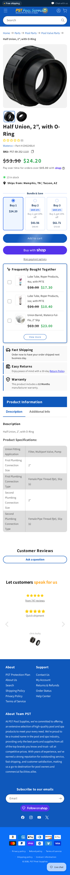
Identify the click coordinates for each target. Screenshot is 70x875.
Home (6, 33)
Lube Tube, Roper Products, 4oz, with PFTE (43, 279)
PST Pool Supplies (39, 861)
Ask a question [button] (35, 559)
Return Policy (57, 371)
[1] (9, 116)
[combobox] (35, 20)
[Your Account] (58, 10)
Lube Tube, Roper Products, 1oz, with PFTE (43, 298)
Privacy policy (19, 851)
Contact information (46, 857)
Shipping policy (25, 857)
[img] (35, 595)
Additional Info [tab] (39, 411)
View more (35, 337)
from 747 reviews (35, 600)
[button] (65, 10)
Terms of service (54, 851)
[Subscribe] (60, 798)
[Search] (63, 20)
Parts (17, 33)
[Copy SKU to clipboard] (32, 152)
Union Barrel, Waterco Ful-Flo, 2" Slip (42, 317)
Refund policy (35, 851)
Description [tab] (14, 411)
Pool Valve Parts (50, 33)
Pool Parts (31, 33)
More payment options (35, 259)
